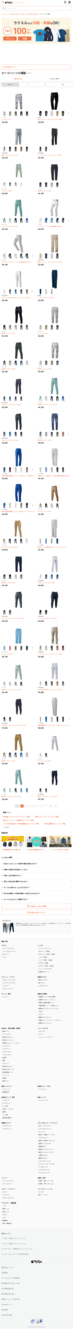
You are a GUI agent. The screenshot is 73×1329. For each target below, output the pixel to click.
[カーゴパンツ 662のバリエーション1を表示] (40, 327)
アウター (4, 945)
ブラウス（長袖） (43, 963)
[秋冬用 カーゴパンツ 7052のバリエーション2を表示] (10, 327)
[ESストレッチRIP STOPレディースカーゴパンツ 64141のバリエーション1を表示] (4, 291)
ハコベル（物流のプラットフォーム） (14, 1243)
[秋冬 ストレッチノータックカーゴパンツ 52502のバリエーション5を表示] (63, 113)
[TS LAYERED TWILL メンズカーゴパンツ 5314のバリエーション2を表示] (46, 683)
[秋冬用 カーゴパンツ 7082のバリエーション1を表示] (4, 363)
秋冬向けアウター (7, 1066)
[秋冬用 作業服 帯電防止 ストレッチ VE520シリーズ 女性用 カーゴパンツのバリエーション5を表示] (27, 470)
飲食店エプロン (42, 977)
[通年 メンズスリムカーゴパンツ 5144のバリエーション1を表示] (40, 790)
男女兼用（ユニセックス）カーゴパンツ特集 (16, 817)
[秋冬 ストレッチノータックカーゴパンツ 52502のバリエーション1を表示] (40, 113)
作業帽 (4, 1078)
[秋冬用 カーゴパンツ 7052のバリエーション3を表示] (15, 327)
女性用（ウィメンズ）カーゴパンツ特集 (47, 817)
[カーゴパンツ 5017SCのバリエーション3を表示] (15, 648)
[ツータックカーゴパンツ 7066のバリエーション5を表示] (27, 220)
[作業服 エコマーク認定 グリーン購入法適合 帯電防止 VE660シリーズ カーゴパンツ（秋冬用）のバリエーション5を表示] (63, 470)
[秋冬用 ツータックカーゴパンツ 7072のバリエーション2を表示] (46, 398)
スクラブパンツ (7, 1129)
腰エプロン (41, 983)
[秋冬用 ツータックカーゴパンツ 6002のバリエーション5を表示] (27, 790)
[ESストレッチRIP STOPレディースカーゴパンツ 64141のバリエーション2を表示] (10, 291)
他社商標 (5, 1310)
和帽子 (4, 1112)
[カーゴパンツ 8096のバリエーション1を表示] (4, 184)
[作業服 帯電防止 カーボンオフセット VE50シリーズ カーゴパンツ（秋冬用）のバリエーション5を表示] (63, 719)
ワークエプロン (7, 1054)
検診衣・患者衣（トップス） (47, 1134)
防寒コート (5, 1031)
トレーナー (5, 985)
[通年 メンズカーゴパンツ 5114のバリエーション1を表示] (4, 149)
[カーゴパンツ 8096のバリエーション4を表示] (21, 184)
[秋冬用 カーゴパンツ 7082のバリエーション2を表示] (10, 363)
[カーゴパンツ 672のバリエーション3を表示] (15, 113)
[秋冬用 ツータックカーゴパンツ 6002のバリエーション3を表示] (15, 790)
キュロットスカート (8, 1197)
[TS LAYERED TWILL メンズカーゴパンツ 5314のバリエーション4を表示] (57, 683)
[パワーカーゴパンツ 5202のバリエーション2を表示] (46, 755)
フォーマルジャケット (9, 951)
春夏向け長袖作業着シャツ (46, 1002)
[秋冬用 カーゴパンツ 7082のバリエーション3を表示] (15, 363)
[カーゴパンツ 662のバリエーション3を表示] (52, 327)
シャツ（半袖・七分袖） (45, 960)
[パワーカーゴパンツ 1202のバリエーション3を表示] (52, 505)
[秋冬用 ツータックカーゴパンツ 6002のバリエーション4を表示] (21, 790)
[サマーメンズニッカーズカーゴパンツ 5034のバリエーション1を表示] (4, 612)
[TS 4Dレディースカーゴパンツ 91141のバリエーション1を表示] (4, 398)
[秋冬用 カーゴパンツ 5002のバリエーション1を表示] (40, 434)
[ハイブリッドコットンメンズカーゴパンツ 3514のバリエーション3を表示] (52, 648)
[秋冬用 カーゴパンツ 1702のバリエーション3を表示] (15, 755)
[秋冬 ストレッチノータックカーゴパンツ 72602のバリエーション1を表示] (40, 256)
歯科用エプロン (43, 1158)
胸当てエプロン (43, 980)
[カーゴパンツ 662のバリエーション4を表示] (57, 327)
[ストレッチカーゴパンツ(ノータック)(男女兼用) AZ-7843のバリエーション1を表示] (4, 256)
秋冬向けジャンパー (8, 1040)
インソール (5, 1075)
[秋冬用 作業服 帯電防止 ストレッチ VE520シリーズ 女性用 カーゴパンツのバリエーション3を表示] (15, 470)
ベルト (4, 1217)
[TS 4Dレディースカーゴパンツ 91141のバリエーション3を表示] (15, 398)
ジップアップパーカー (9, 983)
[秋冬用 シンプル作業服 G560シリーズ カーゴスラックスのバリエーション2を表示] (46, 541)
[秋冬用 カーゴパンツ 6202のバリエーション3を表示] (15, 576)
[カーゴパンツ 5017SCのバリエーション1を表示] (4, 648)
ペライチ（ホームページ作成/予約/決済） (16, 1254)
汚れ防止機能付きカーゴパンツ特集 (54, 824)
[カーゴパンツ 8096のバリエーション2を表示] (10, 184)
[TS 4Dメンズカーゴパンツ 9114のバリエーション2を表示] (10, 434)
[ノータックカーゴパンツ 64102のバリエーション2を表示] (46, 291)
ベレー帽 (5, 1106)
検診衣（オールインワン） (46, 1152)
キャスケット (6, 1103)
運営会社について (8, 1267)
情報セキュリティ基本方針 (11, 1299)
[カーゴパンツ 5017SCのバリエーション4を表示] (21, 648)
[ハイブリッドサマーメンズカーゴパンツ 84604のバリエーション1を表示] (40, 149)
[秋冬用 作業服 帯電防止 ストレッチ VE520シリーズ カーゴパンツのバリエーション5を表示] (27, 505)
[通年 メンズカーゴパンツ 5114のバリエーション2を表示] (10, 149)
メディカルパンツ (43, 1137)
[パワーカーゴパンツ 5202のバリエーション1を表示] (40, 755)
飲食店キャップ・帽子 (8, 1097)
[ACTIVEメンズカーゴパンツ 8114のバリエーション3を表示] (52, 576)
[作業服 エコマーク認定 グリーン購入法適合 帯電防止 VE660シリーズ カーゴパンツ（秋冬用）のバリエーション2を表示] (46, 470)
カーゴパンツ (6, 1046)
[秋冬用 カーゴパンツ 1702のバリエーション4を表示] (21, 755)
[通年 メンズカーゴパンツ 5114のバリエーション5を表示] (27, 149)
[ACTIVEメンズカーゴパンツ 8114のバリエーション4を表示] (57, 576)
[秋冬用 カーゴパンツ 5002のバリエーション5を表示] (63, 434)
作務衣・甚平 (42, 1178)
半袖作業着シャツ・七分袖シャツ (48, 1005)
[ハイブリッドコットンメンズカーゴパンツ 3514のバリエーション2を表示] (46, 648)
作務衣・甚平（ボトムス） (46, 1184)
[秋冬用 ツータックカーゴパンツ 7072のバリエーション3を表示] (52, 398)
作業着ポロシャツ (43, 972)
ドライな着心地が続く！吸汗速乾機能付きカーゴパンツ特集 (21, 824)
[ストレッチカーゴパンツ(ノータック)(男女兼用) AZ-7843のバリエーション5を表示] (27, 256)
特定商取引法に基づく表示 (11, 1283)
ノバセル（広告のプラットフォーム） (14, 1238)
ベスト (4, 957)
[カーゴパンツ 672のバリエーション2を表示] (10, 113)
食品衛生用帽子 (7, 1118)
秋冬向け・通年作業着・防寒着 (11, 1028)
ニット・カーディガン (45, 969)
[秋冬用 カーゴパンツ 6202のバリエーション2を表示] (10, 576)
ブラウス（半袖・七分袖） (46, 966)
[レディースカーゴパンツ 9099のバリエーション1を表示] (4, 541)
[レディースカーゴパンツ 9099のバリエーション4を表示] (21, 541)
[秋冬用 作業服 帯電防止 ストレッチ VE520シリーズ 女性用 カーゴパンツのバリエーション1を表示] (4, 470)
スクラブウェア (7, 1126)
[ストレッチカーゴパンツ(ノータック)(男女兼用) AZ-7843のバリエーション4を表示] (21, 256)
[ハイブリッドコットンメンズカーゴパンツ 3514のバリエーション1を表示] (40, 648)
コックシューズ (43, 1100)
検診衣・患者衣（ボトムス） (47, 1140)
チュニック (41, 1131)
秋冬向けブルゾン (7, 1037)
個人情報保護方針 (8, 1288)
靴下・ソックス (43, 1195)
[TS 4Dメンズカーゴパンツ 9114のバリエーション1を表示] (4, 434)
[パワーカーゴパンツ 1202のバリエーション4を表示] (57, 505)
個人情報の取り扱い (8, 1294)
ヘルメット (5, 1063)
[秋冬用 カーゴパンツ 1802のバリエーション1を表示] (40, 363)
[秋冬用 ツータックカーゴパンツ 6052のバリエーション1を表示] (4, 683)
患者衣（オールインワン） (46, 1149)
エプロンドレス (43, 985)
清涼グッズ (5, 1211)
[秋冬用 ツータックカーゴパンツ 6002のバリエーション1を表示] (4, 790)
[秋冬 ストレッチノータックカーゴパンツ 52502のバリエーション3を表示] (52, 113)
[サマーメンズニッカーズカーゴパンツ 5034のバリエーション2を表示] (10, 612)
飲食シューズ (42, 1097)
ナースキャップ (43, 1167)
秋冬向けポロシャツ (8, 1069)
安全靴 (4, 1057)
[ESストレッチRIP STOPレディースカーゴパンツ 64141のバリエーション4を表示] (21, 291)
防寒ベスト (5, 1081)
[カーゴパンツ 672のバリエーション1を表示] (4, 113)
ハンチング (5, 1100)
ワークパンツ (6, 1049)
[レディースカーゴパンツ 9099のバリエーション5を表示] (27, 541)
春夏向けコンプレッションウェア (48, 1008)
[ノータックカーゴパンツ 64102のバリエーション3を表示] (52, 291)
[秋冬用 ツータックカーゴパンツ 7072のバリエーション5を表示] (63, 398)
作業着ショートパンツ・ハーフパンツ (49, 1020)
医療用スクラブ (6, 1123)
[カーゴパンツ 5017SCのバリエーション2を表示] (10, 648)
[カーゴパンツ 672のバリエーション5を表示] (27, 113)
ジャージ (4, 1178)
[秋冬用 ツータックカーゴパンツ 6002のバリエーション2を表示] (10, 790)
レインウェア (6, 1034)
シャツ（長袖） (43, 957)
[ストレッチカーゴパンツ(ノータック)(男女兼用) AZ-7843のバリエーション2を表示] (10, 256)
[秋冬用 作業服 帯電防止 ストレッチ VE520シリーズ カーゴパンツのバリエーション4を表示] (21, 505)
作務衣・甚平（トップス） (46, 1181)
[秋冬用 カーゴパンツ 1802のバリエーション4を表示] (57, 363)
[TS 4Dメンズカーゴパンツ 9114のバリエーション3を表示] (15, 434)
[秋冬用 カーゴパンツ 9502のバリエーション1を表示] (40, 184)
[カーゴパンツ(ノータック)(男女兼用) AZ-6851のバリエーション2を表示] (46, 220)
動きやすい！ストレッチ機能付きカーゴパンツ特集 (18, 820)
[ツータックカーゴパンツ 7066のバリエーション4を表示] (21, 220)
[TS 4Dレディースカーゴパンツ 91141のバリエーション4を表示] (21, 398)
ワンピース (5, 1195)
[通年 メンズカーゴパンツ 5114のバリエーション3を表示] (15, 149)
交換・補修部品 (7, 1223)
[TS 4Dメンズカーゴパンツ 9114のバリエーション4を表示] (21, 434)
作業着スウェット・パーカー (11, 1043)
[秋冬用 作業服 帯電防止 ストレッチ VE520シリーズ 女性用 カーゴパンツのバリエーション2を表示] (10, 470)
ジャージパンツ (7, 1184)
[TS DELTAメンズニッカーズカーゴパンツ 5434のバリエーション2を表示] (10, 719)
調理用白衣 (5, 1092)
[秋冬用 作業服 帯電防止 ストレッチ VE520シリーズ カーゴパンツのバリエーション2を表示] (10, 505)
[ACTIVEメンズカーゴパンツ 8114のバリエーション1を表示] (40, 576)
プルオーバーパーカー (9, 980)
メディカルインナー (44, 1172)
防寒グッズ (5, 1209)
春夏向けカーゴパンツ (45, 1017)
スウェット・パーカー (8, 977)
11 (51, 806)
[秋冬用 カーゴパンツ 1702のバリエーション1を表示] (4, 755)
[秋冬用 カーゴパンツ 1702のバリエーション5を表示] (27, 755)
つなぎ (40, 1011)
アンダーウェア (7, 1051)
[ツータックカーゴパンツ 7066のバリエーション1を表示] (4, 220)
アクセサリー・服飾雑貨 (9, 1203)
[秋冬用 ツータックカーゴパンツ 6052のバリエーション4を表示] (21, 683)
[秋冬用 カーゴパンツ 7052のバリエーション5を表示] (27, 327)
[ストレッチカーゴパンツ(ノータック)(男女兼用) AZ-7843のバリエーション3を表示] (15, 256)
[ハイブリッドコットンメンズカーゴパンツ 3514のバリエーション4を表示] (57, 648)
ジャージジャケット (8, 1181)
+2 (32, 256)
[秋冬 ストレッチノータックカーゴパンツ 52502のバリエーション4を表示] (57, 113)
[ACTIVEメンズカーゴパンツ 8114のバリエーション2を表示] (46, 576)
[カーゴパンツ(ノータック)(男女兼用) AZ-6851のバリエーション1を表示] (40, 220)
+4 (32, 648)
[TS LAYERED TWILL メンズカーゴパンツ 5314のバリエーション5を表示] (63, 683)
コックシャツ (6, 1089)
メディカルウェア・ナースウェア (48, 1123)
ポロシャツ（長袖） (44, 951)
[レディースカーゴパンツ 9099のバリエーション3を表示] (15, 541)
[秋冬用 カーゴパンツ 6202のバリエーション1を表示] (4, 576)
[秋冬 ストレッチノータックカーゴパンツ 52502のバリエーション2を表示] (46, 113)
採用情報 (5, 1273)
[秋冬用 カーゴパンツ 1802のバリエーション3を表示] (52, 363)
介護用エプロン (43, 1155)
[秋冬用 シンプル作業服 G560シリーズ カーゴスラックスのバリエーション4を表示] (57, 541)
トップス (40, 945)
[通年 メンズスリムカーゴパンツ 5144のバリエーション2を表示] (46, 790)
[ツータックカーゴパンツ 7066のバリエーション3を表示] (15, 220)
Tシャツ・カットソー (44, 948)
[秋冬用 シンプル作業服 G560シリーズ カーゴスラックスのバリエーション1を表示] (40, 541)
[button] (18, 79)
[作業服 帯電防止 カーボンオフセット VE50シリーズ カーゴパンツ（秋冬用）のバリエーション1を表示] (40, 719)
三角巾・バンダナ (7, 1109)
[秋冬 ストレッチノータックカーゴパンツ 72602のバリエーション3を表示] (52, 256)
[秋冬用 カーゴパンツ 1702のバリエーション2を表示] (10, 755)
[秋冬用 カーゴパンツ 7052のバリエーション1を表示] (4, 327)
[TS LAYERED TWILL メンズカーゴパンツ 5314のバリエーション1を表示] (40, 683)
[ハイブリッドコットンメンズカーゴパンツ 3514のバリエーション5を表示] (63, 648)
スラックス (41, 1031)
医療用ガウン (42, 1146)
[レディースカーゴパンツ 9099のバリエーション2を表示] (10, 541)
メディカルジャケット (45, 1129)
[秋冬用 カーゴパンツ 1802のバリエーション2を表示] (46, 363)
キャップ (5, 997)
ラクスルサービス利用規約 (11, 1278)
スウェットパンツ (7, 988)
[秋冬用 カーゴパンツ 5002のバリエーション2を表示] (46, 434)
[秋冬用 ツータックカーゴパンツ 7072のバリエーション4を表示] (57, 398)
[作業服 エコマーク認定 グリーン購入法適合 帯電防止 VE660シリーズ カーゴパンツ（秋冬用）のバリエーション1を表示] (40, 470)
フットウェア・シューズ (45, 1189)
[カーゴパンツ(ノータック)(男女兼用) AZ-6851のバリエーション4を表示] (57, 220)
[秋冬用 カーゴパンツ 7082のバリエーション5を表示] (27, 363)
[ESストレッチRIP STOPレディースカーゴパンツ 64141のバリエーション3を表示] (15, 291)
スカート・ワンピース (8, 1189)
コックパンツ (42, 1089)
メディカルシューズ (44, 1161)
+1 (68, 113)
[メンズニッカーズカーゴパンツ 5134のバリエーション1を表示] (40, 612)
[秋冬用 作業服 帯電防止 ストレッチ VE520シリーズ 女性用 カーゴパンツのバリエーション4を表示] (21, 470)
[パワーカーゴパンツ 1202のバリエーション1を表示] (40, 505)
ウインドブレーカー (8, 948)
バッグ (4, 1206)
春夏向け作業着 (42, 994)
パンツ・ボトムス (43, 1028)
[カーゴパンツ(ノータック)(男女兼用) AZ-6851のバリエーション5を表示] (63, 220)
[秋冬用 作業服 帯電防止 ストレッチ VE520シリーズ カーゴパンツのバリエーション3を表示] (15, 505)
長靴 (3, 1060)
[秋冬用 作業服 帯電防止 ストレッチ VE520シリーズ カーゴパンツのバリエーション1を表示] (4, 505)
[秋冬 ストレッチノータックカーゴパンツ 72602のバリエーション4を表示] (57, 256)
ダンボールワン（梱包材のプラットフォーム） (17, 1249)
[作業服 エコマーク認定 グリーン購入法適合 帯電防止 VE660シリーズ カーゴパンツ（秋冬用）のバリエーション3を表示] (52, 470)
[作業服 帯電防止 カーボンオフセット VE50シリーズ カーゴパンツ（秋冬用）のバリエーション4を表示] (57, 719)
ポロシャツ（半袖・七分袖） (47, 954)
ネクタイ (5, 1214)
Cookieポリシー (7, 1304)
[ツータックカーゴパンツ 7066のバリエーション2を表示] (10, 220)
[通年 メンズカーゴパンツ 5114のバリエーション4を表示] (21, 149)
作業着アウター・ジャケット (47, 999)
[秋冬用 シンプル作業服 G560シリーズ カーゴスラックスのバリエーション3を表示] (52, 541)
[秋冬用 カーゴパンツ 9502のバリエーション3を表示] (52, 184)
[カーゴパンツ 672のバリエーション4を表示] (21, 113)
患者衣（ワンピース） (45, 1143)
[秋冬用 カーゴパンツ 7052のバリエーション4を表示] (21, 327)
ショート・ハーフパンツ (45, 1037)
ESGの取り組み (7, 1315)
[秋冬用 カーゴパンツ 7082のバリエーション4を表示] (21, 363)
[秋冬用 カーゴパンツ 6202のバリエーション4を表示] (21, 576)
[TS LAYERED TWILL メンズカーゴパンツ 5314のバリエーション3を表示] (52, 683)
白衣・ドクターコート (45, 1126)
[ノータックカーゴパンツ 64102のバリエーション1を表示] (40, 291)
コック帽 (5, 1115)
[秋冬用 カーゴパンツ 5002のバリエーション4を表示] (57, 434)
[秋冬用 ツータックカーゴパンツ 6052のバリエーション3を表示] (15, 683)
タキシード (5, 954)
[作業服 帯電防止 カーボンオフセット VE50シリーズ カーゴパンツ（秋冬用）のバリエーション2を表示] (46, 719)
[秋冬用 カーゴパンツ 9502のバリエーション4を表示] (57, 184)
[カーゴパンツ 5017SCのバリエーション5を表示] (27, 648)
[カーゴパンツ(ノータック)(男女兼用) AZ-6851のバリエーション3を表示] (52, 220)
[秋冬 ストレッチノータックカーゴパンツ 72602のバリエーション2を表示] (46, 256)
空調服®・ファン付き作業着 (46, 997)
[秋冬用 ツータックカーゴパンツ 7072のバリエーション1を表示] (40, 398)
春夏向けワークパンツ (45, 1023)
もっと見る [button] (6, 827)
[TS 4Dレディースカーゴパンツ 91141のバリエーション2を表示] (10, 398)
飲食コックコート (7, 1086)
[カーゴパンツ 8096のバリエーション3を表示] (15, 184)
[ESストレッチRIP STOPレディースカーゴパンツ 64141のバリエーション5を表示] (27, 291)
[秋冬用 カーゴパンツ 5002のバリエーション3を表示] (52, 434)
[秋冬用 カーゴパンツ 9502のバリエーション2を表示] (46, 184)
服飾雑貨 (5, 1220)
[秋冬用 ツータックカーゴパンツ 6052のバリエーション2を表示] (10, 683)
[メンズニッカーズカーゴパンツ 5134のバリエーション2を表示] (46, 612)
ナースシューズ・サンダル (46, 1164)
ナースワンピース (43, 1170)
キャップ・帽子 (6, 994)
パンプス (41, 1192)
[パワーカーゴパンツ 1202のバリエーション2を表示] (46, 505)
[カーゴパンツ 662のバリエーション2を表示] (46, 327)
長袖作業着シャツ (7, 1072)
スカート (5, 1192)
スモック (41, 1014)
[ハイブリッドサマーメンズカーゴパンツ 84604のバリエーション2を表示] (46, 149)
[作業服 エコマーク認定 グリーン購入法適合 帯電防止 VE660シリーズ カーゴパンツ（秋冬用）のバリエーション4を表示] (57, 470)
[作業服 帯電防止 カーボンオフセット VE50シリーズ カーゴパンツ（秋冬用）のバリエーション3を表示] (52, 719)
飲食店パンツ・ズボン (44, 1086)
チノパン (41, 1034)
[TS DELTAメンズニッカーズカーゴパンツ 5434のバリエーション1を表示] (4, 719)
